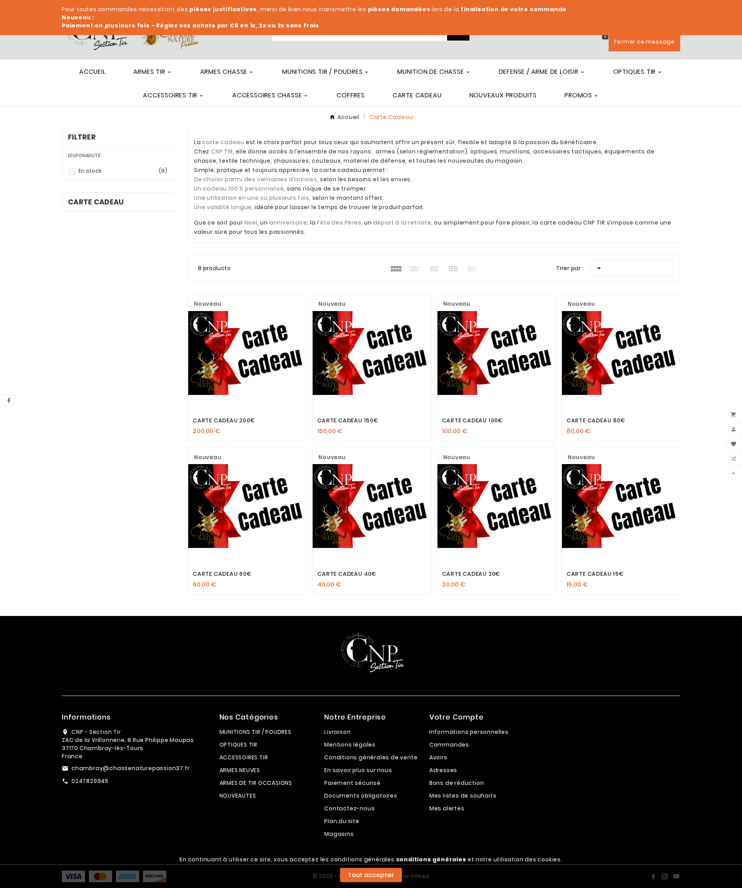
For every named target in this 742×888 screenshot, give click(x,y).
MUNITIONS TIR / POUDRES (255, 732)
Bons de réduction (456, 783)
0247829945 (90, 781)
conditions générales (431, 859)
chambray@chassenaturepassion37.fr (130, 768)
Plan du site (341, 821)
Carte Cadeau (96, 202)
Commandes (449, 745)
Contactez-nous (349, 808)
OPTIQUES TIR (239, 745)
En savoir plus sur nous (358, 770)
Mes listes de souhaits (463, 796)
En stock (122, 171)
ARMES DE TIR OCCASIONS (256, 783)
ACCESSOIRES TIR (244, 757)
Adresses (443, 770)
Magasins (339, 834)
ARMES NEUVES (240, 770)
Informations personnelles (469, 732)
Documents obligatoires (360, 796)
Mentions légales (350, 745)
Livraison (337, 732)
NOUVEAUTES (238, 796)
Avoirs (438, 757)
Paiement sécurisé (352, 783)
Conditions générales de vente (370, 757)
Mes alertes (447, 808)
